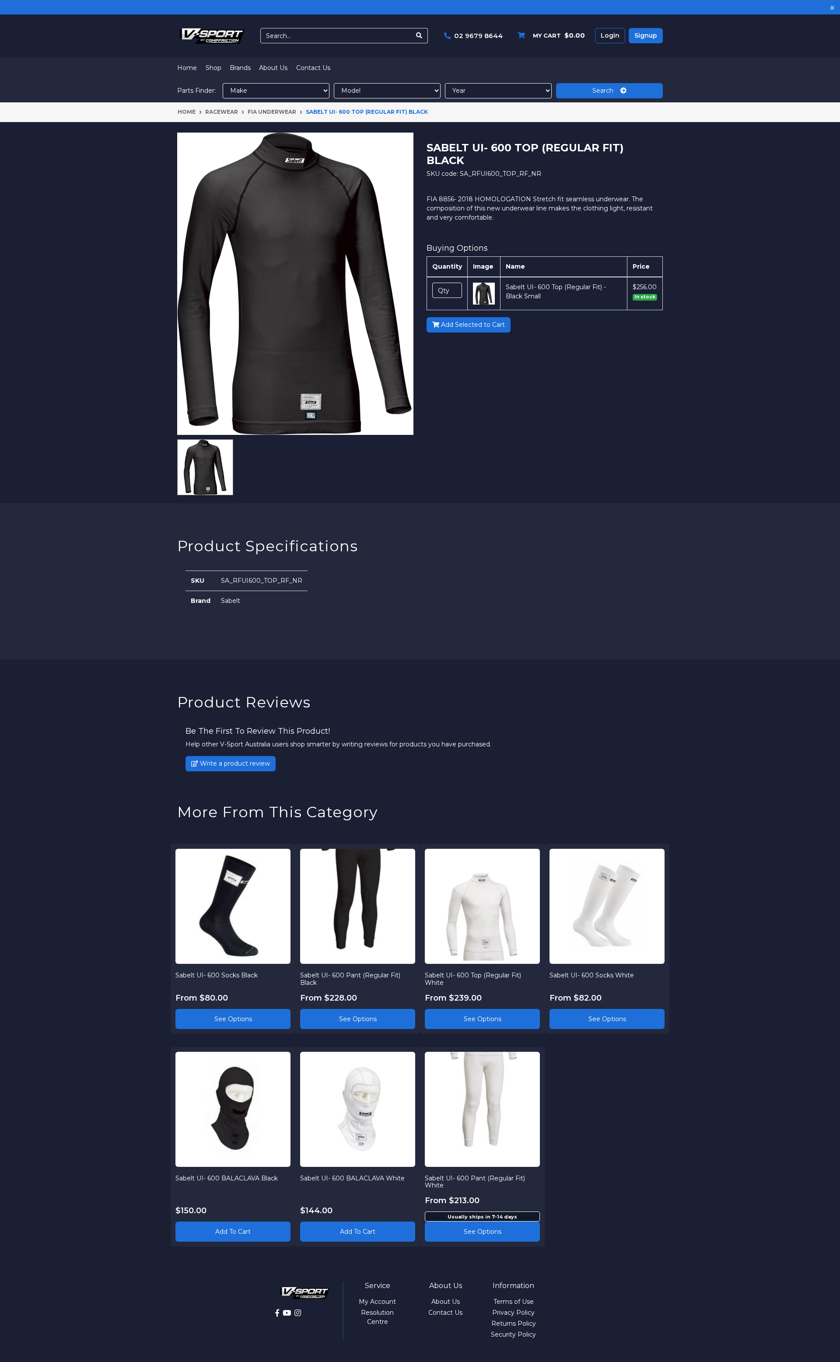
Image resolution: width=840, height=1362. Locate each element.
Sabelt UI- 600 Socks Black (216, 975)
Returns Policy (513, 1323)
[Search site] (419, 35)
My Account (377, 1302)
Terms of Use (514, 1302)
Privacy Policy (513, 1312)
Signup (645, 35)
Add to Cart (233, 1232)
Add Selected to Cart (472, 325)
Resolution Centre (377, 1317)
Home (187, 68)
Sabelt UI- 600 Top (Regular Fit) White (473, 979)
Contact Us (313, 68)
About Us (273, 68)
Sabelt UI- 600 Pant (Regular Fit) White (475, 1182)
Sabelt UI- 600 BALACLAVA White (352, 1178)
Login (610, 35)
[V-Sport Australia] (212, 35)
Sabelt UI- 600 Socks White (592, 975)
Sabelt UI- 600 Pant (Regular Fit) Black (350, 979)
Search (606, 91)
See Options (233, 1019)
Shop (213, 68)
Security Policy (513, 1334)
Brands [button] (240, 68)
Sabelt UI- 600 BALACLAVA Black (226, 1178)
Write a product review (234, 763)
